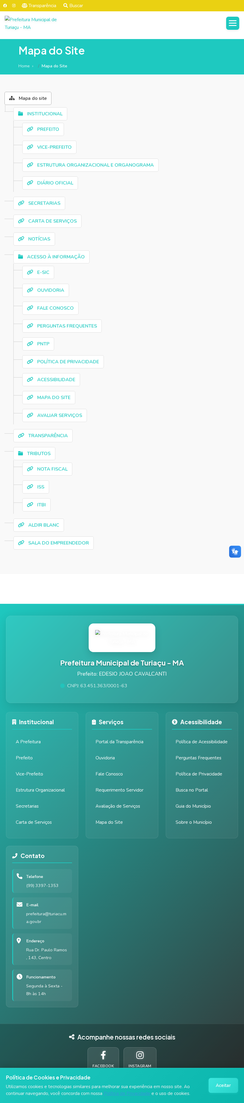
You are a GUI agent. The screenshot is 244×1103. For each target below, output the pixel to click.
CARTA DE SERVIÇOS (52, 221)
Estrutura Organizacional (40, 790)
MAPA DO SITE (53, 397)
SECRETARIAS (43, 203)
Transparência (42, 6)
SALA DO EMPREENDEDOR (58, 543)
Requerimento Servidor (119, 790)
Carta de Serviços (34, 822)
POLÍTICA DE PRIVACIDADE (67, 362)
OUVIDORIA (50, 290)
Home (24, 66)
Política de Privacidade (127, 1093)
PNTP (42, 344)
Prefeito (24, 758)
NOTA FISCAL (52, 469)
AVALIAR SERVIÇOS (59, 415)
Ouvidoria (105, 758)
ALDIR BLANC (43, 525)
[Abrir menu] (232, 23)
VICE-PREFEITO (54, 147)
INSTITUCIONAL (44, 114)
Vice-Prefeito (29, 774)
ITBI (41, 505)
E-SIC (42, 272)
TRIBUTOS (38, 453)
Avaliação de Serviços (118, 806)
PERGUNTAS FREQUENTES (66, 326)
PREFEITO (47, 129)
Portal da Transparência (119, 742)
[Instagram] (13, 5)
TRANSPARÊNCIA (47, 435)
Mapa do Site (109, 822)
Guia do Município (193, 806)
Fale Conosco (109, 774)
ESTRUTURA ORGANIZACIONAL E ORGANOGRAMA (95, 165)
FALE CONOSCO (55, 308)
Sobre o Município (194, 822)
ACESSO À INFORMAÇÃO (55, 257)
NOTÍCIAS (38, 239)
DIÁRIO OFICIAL (54, 183)
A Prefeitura (28, 742)
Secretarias (27, 806)
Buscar (76, 6)
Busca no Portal (192, 790)
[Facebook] (5, 5)
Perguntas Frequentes (198, 758)
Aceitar (223, 1085)
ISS (40, 487)
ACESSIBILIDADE (55, 379)
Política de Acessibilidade (202, 742)
